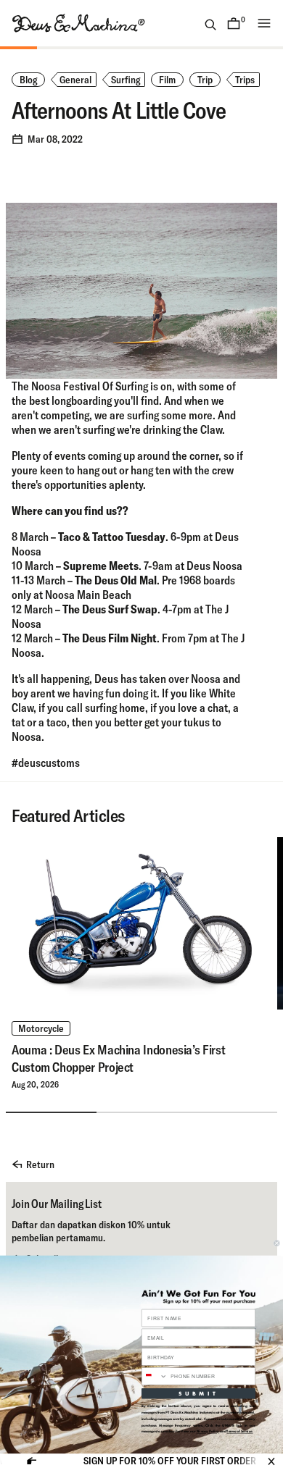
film (167, 79)
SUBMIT (198, 1393)
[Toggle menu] (264, 23)
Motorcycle (41, 1028)
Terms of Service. (239, 1432)
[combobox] (154, 1376)
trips (245, 79)
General (75, 79)
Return (40, 1164)
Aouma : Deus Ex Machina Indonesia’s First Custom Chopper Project (118, 1058)
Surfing (125, 79)
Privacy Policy (208, 1432)
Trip (205, 79)
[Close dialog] (276, 1243)
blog (28, 79)
